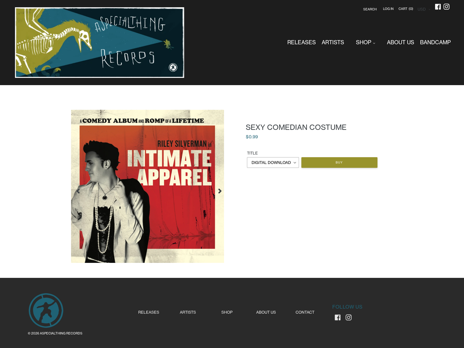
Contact (305, 312)
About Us (266, 312)
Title (252, 153)
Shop (226, 312)
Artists (188, 312)
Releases (148, 312)
